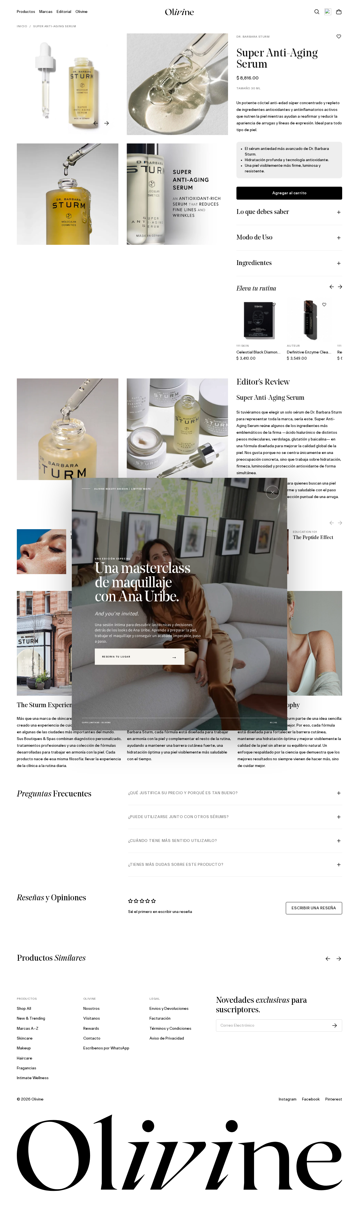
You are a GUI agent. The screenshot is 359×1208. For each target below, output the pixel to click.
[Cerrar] (272, 492)
